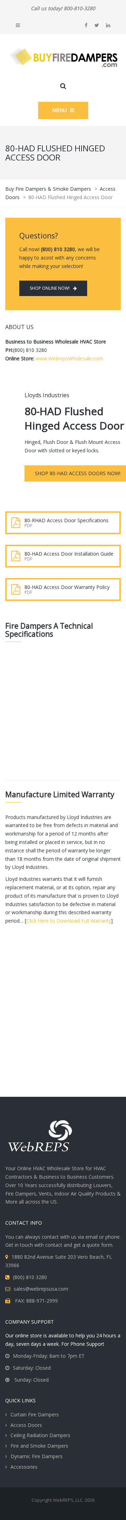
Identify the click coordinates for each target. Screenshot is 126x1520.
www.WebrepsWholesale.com (69, 358)
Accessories (23, 1466)
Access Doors (26, 1425)
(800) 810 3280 (30, 1277)
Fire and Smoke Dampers (39, 1445)
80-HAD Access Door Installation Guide (68, 553)
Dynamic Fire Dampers (36, 1456)
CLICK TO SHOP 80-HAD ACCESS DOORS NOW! (63, 1053)
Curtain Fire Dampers (34, 1414)
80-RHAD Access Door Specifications (66, 520)
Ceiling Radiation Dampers (40, 1435)
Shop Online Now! (50, 288)
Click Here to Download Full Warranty (68, 920)
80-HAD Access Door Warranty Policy (67, 587)
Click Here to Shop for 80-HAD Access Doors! (69, 745)
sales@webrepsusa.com (41, 1288)
